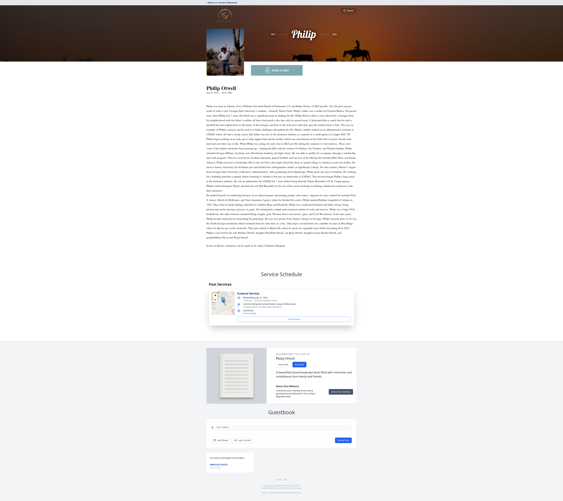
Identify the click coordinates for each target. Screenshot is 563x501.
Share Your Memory (341, 391)
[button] (223, 300)
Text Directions (294, 319)
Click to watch (249, 313)
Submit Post (343, 440)
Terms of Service (289, 488)
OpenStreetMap (284, 492)
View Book (283, 364)
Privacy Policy (273, 488)
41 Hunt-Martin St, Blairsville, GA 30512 (262, 307)
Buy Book (299, 364)
